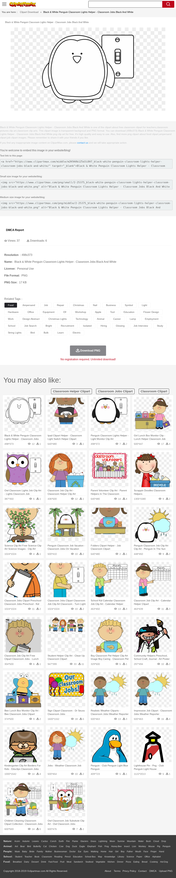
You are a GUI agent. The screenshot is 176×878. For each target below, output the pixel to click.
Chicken (53, 846)
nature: (7, 841)
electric (77, 332)
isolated (87, 325)
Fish (100, 846)
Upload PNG (166, 871)
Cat (45, 846)
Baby (24, 851)
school (11, 325)
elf (64, 312)
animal (100, 319)
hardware (13, 312)
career (117, 319)
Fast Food (53, 862)
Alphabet (156, 857)
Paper (139, 857)
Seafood (89, 862)
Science (130, 857)
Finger (154, 851)
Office (147, 857)
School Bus (90, 857)
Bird (29, 846)
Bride (31, 851)
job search (30, 325)
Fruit (62, 862)
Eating (136, 862)
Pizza (128, 862)
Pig (158, 846)
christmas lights (57, 319)
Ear (79, 851)
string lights (14, 332)
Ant (16, 846)
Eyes (86, 851)
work (11, 319)
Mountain (131, 841)
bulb (46, 332)
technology (82, 319)
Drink (43, 862)
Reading (58, 857)
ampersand (29, 305)
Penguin (166, 846)
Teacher (28, 857)
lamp (133, 319)
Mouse (151, 846)
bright (49, 325)
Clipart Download (29, 12)
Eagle (82, 846)
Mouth (138, 851)
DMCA (152, 871)
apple (98, 312)
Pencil (68, 857)
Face (146, 851)
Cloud (156, 841)
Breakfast (17, 862)
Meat (69, 862)
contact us (82, 142)
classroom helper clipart (71, 391)
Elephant (91, 846)
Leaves (35, 841)
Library (121, 857)
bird (32, 332)
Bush (148, 841)
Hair (111, 851)
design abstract (31, 319)
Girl (116, 851)
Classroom (47, 857)
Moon (112, 841)
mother (48, 851)
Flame (75, 841)
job (46, 305)
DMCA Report (15, 230)
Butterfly (37, 846)
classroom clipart (154, 391)
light (144, 305)
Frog (106, 846)
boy (122, 851)
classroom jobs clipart (115, 391)
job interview (141, 325)
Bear (22, 846)
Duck (74, 846)
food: (6, 861)
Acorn (17, 841)
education (129, 312)
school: (8, 856)
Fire (68, 841)
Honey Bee (116, 846)
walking (94, 851)
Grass (93, 841)
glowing (120, 325)
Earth (61, 841)
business (111, 305)
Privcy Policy (129, 871)
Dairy (26, 862)
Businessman (60, 851)
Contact (142, 871)
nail (95, 305)
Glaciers (84, 841)
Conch (53, 841)
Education (77, 857)
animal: (7, 846)
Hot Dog (164, 862)
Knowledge (109, 857)
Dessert (35, 862)
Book (37, 857)
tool (112, 312)
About (108, 871)
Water (141, 841)
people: (7, 851)
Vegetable (100, 862)
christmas (78, 305)
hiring (104, 325)
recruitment (67, 325)
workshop (80, 312)
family (40, 851)
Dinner (120, 862)
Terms (117, 871)
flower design (151, 312)
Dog (68, 846)
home (103, 851)
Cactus (44, 841)
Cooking (154, 862)
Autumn (26, 841)
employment (151, 319)
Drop (163, 841)
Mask (17, 851)
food (11, 305)
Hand (161, 851)
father (130, 851)
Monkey (142, 846)
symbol (129, 305)
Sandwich (78, 862)
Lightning (102, 841)
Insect (127, 846)
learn (60, 332)
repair (60, 305)
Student (18, 857)
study (160, 325)
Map (100, 857)
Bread (144, 862)
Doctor (72, 851)
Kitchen (111, 862)
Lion (134, 846)
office (31, 312)
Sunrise (121, 841)
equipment (48, 312)
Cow (61, 846)
